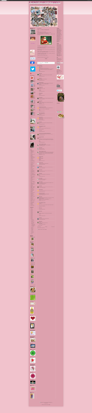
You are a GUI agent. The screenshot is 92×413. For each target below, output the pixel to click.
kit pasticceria (32, 170)
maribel (40, 97)
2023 (31, 209)
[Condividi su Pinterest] (47, 62)
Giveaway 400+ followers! (34, 110)
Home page (46, 226)
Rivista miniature (32, 192)
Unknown (40, 117)
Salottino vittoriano (32, 196)
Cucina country (32, 163)
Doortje (39, 221)
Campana (32, 158)
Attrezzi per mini (32, 154)
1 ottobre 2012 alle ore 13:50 (41, 76)
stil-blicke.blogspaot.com (41, 126)
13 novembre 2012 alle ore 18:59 (42, 224)
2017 (31, 214)
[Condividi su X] (46, 62)
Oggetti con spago (32, 186)
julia (39, 78)
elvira (39, 173)
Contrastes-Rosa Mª (41, 193)
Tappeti (31, 203)
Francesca (40, 87)
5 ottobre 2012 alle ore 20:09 (42, 154)
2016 (31, 215)
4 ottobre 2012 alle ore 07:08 (41, 142)
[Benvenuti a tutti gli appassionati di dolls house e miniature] (33, 46)
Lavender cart (32, 176)
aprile (32, 230)
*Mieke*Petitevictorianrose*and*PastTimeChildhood (44, 133)
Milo (31, 180)
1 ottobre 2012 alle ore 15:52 (41, 91)
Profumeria (32, 190)
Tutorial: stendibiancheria (34, 93)
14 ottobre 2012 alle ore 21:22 (42, 171)
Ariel (31, 153)
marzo (32, 231)
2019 (31, 212)
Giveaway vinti (32, 166)
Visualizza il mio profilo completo (59, 73)
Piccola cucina (32, 188)
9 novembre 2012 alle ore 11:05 (42, 209)
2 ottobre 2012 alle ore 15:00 (41, 131)
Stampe (31, 198)
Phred (39, 211)
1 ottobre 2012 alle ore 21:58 (41, 115)
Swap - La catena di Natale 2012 (33, 225)
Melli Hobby (40, 156)
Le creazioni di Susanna (32, 280)
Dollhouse (32, 164)
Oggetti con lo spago (34, 89)
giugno (32, 228)
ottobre (32, 221)
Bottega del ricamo (32, 157)
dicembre (32, 219)
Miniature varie (32, 184)
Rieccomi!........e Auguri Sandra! (33, 224)
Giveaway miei (32, 165)
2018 (31, 213)
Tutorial (31, 204)
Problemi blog (32, 189)
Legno (31, 178)
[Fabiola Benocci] (32, 63)
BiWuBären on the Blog (33, 264)
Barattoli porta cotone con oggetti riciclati (34, 106)
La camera (32, 173)
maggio (32, 229)
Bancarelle (32, 156)
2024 (31, 208)
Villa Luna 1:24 (32, 205)
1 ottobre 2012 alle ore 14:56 (41, 85)
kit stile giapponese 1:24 (32, 172)
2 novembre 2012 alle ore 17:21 (42, 191)
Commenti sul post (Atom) (42, 227)
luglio (31, 227)
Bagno (31, 155)
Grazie (31, 167)
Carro (31, 159)
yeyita (39, 166)
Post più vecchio (52, 226)
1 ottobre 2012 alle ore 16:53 (41, 95)
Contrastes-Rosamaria (32, 253)
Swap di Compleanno (33, 200)
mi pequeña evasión (33, 237)
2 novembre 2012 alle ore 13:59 (42, 187)
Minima (31, 274)
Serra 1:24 (32, 197)
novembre (32, 220)
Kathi (39, 73)
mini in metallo (32, 181)
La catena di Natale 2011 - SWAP (34, 78)
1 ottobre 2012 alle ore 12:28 (41, 71)
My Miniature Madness (32, 242)
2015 (31, 216)
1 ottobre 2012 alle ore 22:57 (42, 124)
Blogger (49, 404)
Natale (31, 185)
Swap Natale (40, 63)
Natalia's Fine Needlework (41, 144)
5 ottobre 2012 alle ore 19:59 (42, 149)
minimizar (40, 162)
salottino (31, 195)
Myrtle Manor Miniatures (32, 247)
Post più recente (39, 226)
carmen (40, 178)
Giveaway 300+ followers (34, 81)
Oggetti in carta (32, 187)
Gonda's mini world (33, 258)
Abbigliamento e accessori (32, 151)
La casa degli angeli (32, 174)
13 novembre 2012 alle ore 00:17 (42, 219)
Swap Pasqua (32, 202)
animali (31, 152)
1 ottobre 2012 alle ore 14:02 (41, 80)
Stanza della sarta (32, 199)
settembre (32, 226)
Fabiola (58, 69)
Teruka (39, 147)
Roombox (31, 193)
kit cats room (32, 168)
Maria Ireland (40, 82)
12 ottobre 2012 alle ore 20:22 (42, 164)
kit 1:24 (31, 169)
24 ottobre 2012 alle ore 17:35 (42, 176)
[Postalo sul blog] (45, 62)
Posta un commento (40, 225)
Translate (59, 64)
